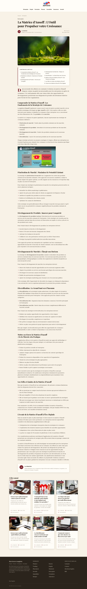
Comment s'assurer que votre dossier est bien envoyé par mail (64, 534)
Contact (67, 566)
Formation (37, 9)
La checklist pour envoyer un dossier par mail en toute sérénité (41, 534)
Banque (35, 576)
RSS (66, 571)
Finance (43, 9)
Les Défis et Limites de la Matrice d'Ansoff (55, 81)
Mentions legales (69, 569)
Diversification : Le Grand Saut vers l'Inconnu (55, 75)
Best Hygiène (12, 581)
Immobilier (49, 9)
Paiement (51, 569)
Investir (62, 9)
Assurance (56, 9)
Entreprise (25, 9)
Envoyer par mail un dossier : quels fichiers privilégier (19, 534)
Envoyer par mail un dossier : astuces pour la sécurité (19, 497)
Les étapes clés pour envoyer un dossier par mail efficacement (64, 498)
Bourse (51, 564)
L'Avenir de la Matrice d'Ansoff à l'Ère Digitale (55, 83)
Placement (36, 569)
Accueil (19, 15)
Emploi (31, 9)
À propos (36, 470)
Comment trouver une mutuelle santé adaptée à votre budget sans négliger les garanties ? (41, 499)
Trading (35, 566)
